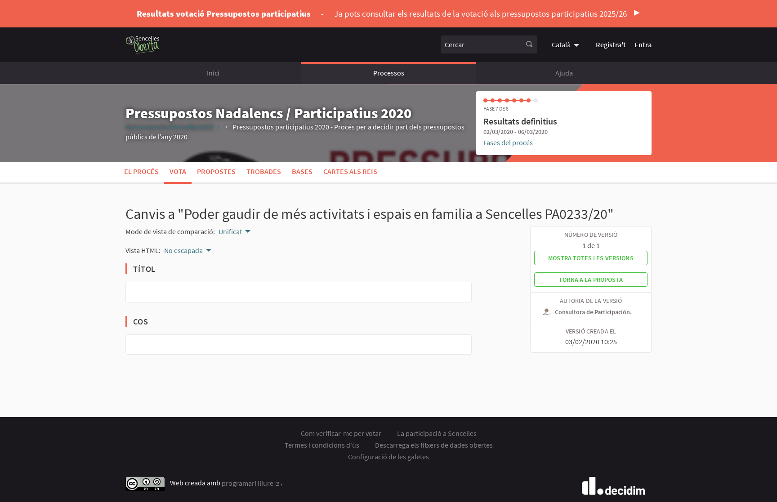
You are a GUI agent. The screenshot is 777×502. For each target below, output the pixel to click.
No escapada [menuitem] (183, 250)
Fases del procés (508, 142)
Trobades (263, 171)
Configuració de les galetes (388, 456)
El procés (141, 171)
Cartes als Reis (350, 171)
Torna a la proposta (591, 279)
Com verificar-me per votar (341, 433)
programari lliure (251, 483)
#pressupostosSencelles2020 (173, 126)
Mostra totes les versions (591, 258)
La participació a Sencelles (437, 433)
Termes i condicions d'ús (322, 444)
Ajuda (564, 72)
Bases (302, 171)
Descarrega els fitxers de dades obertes (434, 444)
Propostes (216, 171)
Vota (178, 171)
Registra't (611, 44)
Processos (388, 72)
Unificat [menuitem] (230, 231)
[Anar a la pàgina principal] (142, 45)
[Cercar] (529, 44)
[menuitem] (566, 44)
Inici (213, 72)
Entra (643, 44)
